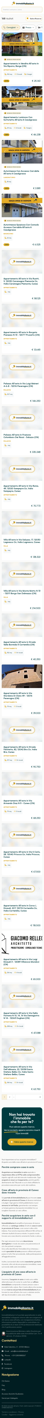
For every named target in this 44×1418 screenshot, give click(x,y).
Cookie (4, 1415)
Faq (3, 1385)
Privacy (21, 1412)
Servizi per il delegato (10, 1398)
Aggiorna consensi (16, 1415)
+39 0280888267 (18, 1355)
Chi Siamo (6, 1381)
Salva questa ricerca (23, 1142)
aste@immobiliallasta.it (19, 1351)
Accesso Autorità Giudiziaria (12, 1394)
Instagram (8, 1368)
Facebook (8, 1364)
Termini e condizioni (9, 1412)
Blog (3, 1389)
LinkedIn (7, 1360)
